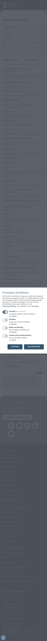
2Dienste (13, 324)
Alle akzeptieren (34, 347)
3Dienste (13, 316)
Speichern (15, 347)
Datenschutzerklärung (9, 306)
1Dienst (12, 340)
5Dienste (13, 332)
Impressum (35, 306)
